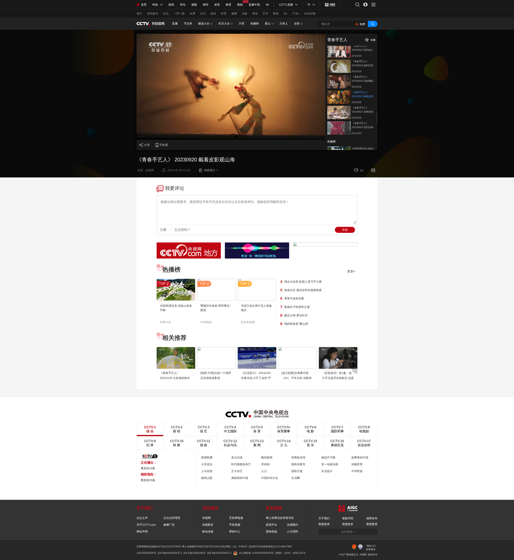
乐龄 (244, 13)
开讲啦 (265, 464)
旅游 (213, 13)
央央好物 (309, 13)
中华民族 (357, 471)
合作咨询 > (348, 531)
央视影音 (207, 524)
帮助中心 (234, 531)
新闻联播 (206, 457)
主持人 (283, 23)
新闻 (171, 4)
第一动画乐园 (329, 464)
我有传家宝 (298, 464)
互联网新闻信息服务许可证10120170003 (159, 546)
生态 (166, 13)
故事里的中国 (359, 457)
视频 (194, 4)
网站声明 (142, 531)
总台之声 (142, 517)
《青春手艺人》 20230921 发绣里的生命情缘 (362, 110)
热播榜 (254, 23)
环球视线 (206, 322)
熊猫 (240, 4)
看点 (267, 23)
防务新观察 (248, 322)
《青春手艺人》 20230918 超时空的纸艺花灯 (362, 63)
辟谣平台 (271, 524)
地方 (139, 13)
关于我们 (324, 518)
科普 (223, 13)
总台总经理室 (171, 517)
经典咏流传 (298, 457)
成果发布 (371, 518)
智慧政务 (347, 524)
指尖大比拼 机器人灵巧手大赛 (303, 281)
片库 (241, 23)
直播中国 (254, 4)
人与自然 (206, 471)
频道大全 (203, 23)
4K (267, 4)
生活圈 (295, 478)
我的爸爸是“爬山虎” (296, 323)
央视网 (206, 517)
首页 (144, 4)
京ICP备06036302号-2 (169, 553)
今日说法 (206, 464)
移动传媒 (207, 531)
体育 (217, 4)
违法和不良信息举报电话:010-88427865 (270, 546)
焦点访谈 (237, 457)
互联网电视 (236, 517)
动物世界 (357, 464)
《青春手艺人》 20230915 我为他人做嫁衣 (362, 48)
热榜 (362, 24)
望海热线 (271, 531)
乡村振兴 (152, 13)
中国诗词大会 (269, 478)
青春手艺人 (337, 40)
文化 (203, 13)
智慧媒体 (324, 524)
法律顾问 (292, 524)
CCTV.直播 (286, 4)
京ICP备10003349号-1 (219, 553)
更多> (351, 271)
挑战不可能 (328, 457)
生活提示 (326, 471)
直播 (175, 23)
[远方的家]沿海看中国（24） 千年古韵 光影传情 (296, 378)
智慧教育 (371, 524)
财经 (205, 4)
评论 (183, 4)
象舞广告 (169, 524)
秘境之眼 (206, 478)
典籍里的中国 (239, 478)
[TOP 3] (257, 299)
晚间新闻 (266, 457)
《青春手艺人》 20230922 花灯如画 (362, 125)
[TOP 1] (176, 299)
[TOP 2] (216, 299)
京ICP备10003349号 (194, 553)
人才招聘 (292, 531)
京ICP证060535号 (146, 553)
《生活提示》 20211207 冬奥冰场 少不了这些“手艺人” (256, 378)
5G (285, 13)
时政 (155, 4)
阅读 (255, 13)
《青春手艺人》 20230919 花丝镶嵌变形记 (362, 79)
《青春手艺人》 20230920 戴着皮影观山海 (362, 94)
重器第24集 (148, 468)
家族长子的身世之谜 (297, 307)
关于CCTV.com (146, 524)
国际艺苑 (297, 471)
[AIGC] (330, 5)
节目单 (188, 23)
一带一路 (179, 13)
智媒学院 (347, 518)
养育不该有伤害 (294, 298)
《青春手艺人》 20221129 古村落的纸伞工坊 (175, 378)
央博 (192, 13)
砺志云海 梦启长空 (296, 315)
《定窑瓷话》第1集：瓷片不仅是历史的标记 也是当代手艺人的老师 (338, 378)
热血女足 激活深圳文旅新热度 (303, 290)
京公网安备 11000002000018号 (256, 553)
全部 (297, 23)
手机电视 (234, 524)
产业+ (295, 13)
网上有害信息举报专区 (280, 517)
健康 (234, 13)
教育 (228, 4)
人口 (264, 471)
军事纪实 (165, 322)
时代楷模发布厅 (241, 464)
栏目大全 (224, 23)
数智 (276, 13)
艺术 (265, 13)
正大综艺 (237, 471)
